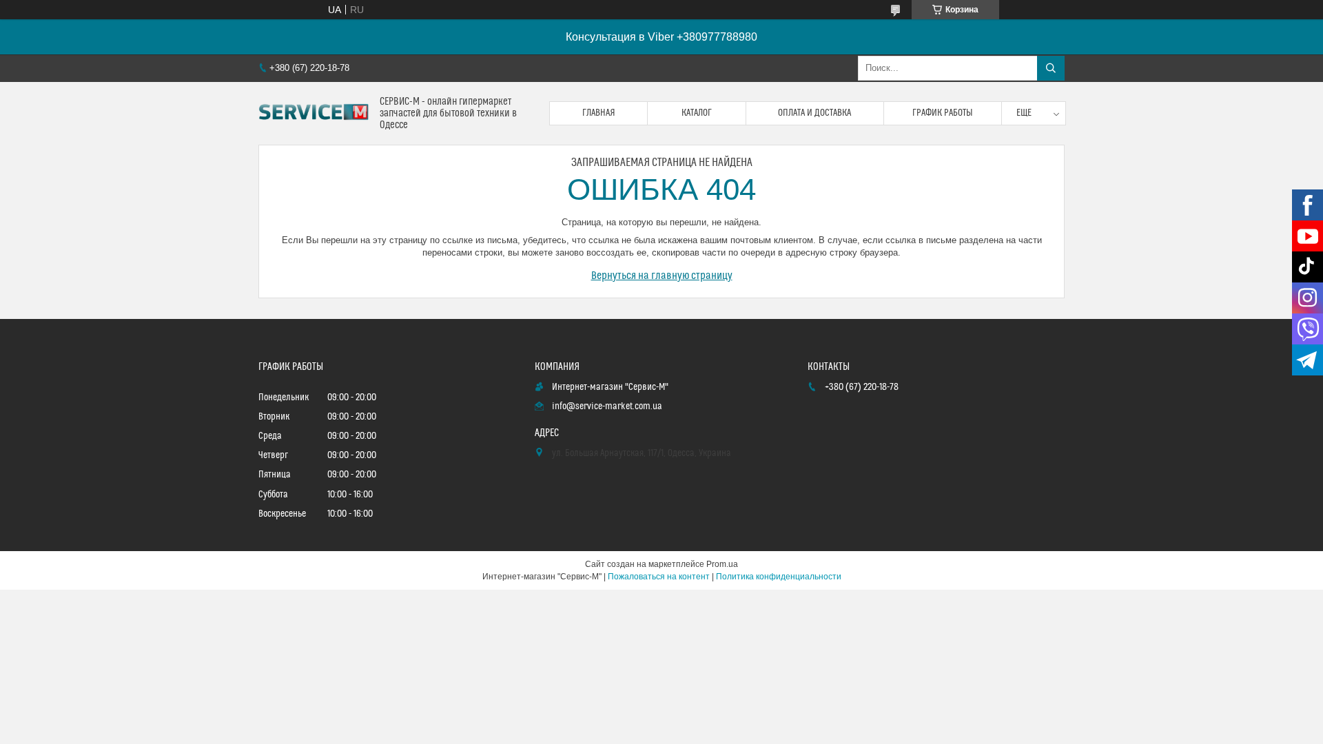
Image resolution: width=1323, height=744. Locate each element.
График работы (942, 112)
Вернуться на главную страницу (661, 275)
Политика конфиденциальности (778, 576)
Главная (598, 112)
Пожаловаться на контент (659, 576)
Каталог (696, 112)
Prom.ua (722, 564)
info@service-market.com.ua (607, 406)
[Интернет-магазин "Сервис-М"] (313, 113)
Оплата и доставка (814, 112)
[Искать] (1051, 68)
